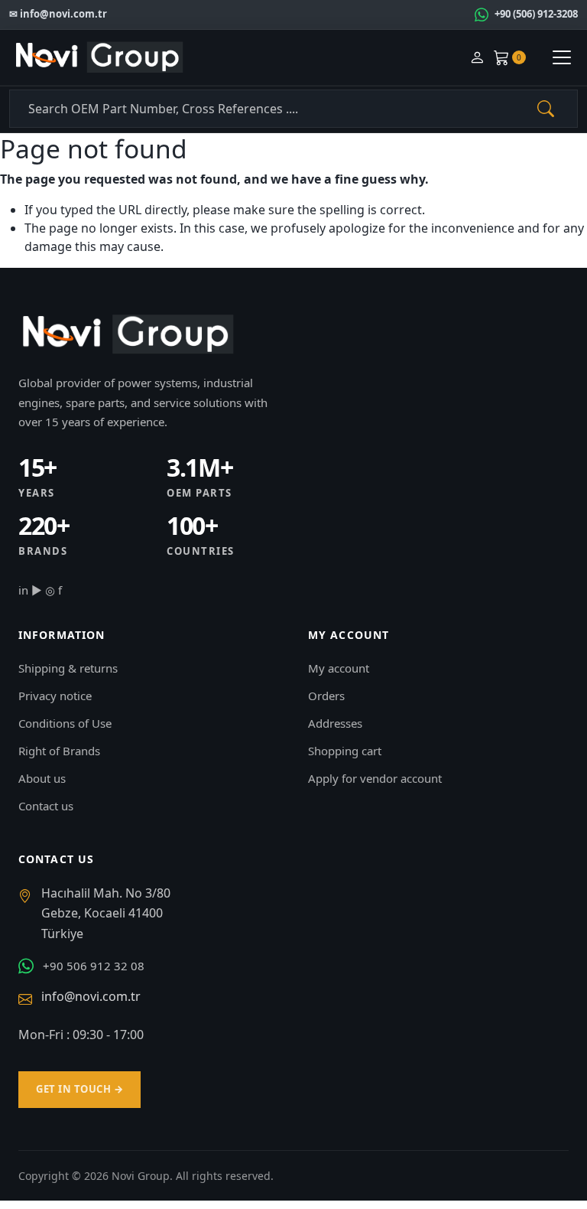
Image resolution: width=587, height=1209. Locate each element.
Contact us (45, 805)
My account (338, 668)
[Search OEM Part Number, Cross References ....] (546, 108)
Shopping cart (344, 750)
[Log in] (477, 58)
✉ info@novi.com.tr (58, 14)
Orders (326, 695)
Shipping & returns (68, 668)
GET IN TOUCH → (79, 1089)
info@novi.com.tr (91, 996)
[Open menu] (562, 57)
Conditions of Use (65, 723)
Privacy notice (55, 695)
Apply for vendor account (375, 778)
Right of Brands (59, 750)
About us (42, 778)
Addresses (335, 723)
